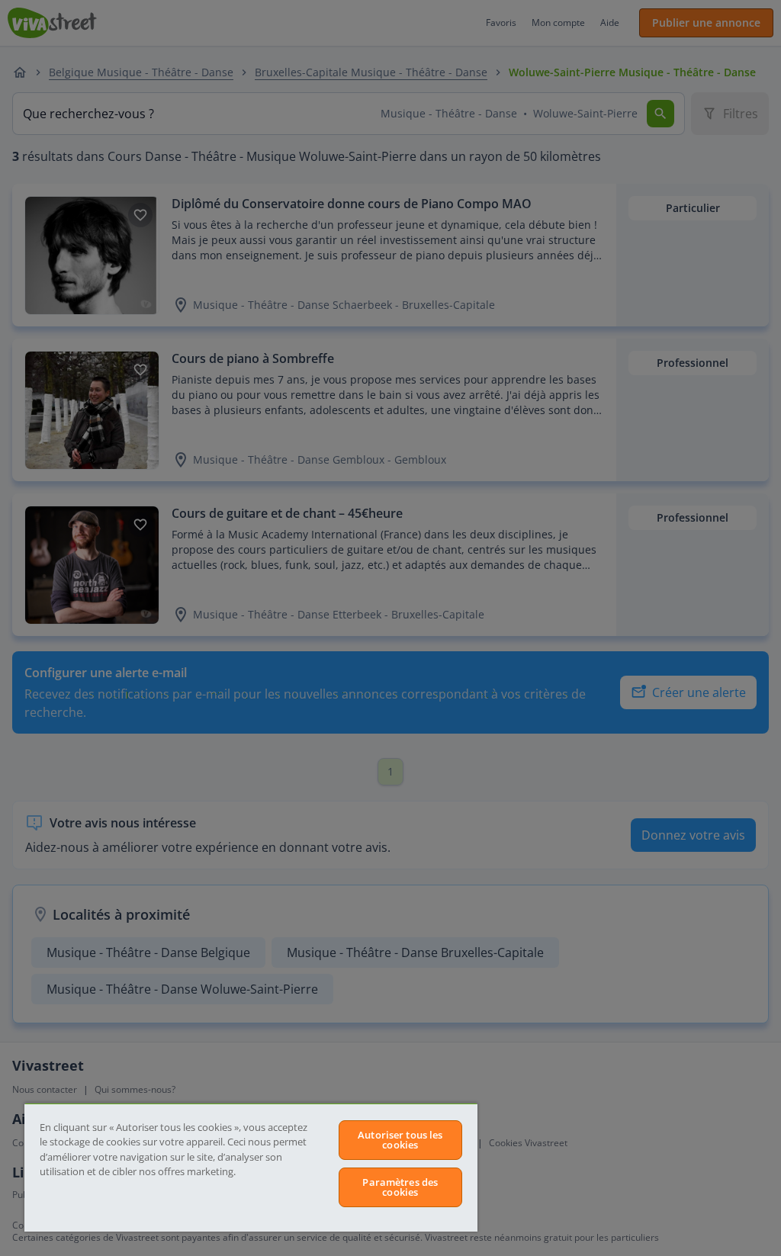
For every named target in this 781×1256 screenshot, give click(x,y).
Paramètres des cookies (400, 1187)
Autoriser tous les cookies (400, 1140)
